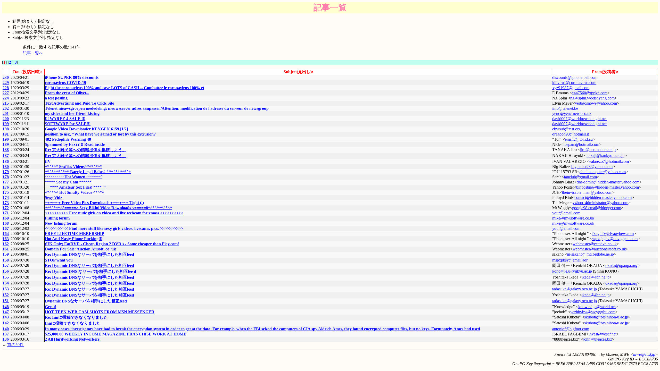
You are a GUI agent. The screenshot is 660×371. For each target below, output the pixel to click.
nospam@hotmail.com (581, 144)
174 (6, 197)
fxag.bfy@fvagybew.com (613, 233)
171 (6, 213)
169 (6, 218)
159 (6, 254)
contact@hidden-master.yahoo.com (603, 197)
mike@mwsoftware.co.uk (573, 218)
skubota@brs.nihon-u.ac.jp (606, 317)
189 (6, 144)
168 (6, 223)
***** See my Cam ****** (68, 182)
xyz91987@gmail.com (570, 88)
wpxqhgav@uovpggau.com (615, 239)
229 (6, 82)
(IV (48, 161)
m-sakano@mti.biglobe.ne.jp (590, 254)
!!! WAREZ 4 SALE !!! (65, 118)
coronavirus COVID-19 (65, 82)
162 (6, 244)
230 (6, 77)
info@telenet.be (565, 108)
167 (6, 228)
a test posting (56, 98)
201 (6, 113)
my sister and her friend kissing (72, 113)
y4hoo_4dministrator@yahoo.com (600, 202)
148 (6, 307)
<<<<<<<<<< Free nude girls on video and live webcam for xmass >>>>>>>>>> (114, 213)
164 (6, 233)
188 (6, 149)
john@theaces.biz (597, 339)
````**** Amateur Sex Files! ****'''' (75, 187)
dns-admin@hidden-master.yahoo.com (608, 182)
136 (6, 339)
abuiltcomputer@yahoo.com (603, 172)
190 (6, 139)
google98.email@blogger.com (596, 208)
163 (6, 239)
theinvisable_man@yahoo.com (587, 192)
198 (6, 129)
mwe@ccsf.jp (644, 354)
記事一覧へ (33, 53)
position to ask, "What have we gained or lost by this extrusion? (100, 134)
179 (6, 172)
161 (6, 249)
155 (6, 277)
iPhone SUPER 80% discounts (71, 77)
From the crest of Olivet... (67, 93)
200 (6, 118)
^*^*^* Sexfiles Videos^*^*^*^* (73, 166)
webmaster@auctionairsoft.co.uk (599, 249)
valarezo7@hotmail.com (609, 161)
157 (6, 265)
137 (6, 334)
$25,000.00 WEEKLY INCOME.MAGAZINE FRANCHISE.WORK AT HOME (115, 334)
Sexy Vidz (53, 197)
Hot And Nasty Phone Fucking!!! (73, 239)
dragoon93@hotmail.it (570, 134)
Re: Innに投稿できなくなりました (76, 317)
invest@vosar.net (602, 334)
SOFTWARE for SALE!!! (67, 124)
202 (6, 108)
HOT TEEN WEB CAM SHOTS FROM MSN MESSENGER (99, 312)
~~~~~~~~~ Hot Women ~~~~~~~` (73, 177)
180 (6, 166)
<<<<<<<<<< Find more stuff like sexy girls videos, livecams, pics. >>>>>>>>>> (114, 228)
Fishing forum (57, 218)
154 (6, 283)
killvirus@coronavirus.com (574, 82)
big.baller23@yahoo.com (592, 166)
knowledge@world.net (597, 307)
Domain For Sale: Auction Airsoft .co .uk (80, 249)
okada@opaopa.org (621, 265)
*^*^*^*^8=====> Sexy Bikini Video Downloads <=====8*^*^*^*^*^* (108, 208)
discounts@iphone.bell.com (574, 77)
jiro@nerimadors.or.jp (598, 149)
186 (6, 161)
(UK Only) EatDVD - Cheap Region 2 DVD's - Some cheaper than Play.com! (112, 244)
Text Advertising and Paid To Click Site (79, 103)
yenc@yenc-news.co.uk (571, 113)
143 (6, 317)
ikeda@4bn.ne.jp (595, 277)
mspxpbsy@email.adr (570, 260)
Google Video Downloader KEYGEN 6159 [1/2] (86, 129)
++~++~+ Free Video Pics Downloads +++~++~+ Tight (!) (94, 202)
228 (6, 88)
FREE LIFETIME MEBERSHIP (74, 233)
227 (6, 93)
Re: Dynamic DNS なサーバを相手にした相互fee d (90, 271)
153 (6, 289)
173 (6, 202)
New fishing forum (61, 223)
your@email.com (566, 213)
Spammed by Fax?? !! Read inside (75, 144)
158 (6, 260)
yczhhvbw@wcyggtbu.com (592, 312)
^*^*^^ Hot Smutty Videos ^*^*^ (74, 192)
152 (6, 295)
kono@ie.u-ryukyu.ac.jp (572, 271)
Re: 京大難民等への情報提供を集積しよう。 (85, 150)
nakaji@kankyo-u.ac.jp (605, 155)
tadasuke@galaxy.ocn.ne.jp (574, 289)
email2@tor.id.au (579, 139)
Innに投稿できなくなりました (73, 323)
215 (6, 103)
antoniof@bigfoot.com (570, 329)
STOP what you (59, 260)
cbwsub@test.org (566, 129)
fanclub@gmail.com (580, 177)
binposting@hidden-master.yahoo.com (607, 187)
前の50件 (15, 344)
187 (6, 155)
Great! (50, 307)
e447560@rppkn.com (589, 93)
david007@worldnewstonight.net (579, 118)
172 (6, 208)
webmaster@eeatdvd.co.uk (595, 244)
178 (6, 177)
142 (6, 323)
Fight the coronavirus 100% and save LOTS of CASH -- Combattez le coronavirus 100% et (124, 88)
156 (6, 271)
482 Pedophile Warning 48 (68, 139)
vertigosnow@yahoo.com (596, 103)
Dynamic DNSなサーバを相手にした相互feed (86, 301)
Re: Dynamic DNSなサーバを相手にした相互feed (89, 254)
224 (6, 98)
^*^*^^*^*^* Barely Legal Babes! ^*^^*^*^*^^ (88, 172)
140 (6, 329)
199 (6, 124)
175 (6, 192)
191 (6, 134)
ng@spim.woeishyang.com (592, 98)
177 (6, 182)
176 (6, 187)
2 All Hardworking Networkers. (73, 339)
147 (6, 312)
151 (6, 301)
